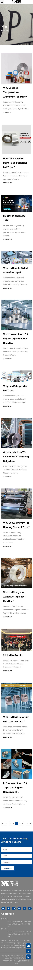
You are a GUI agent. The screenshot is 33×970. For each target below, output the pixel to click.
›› (30, 823)
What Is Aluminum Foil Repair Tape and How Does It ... (15, 339)
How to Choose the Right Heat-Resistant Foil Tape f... (15, 163)
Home (3, 31)
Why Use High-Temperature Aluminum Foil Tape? (15, 92)
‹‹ (2, 823)
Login (16, 963)
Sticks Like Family (13, 655)
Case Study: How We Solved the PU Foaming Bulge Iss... (16, 457)
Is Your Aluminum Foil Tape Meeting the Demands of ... (15, 788)
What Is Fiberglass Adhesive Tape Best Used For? (14, 597)
